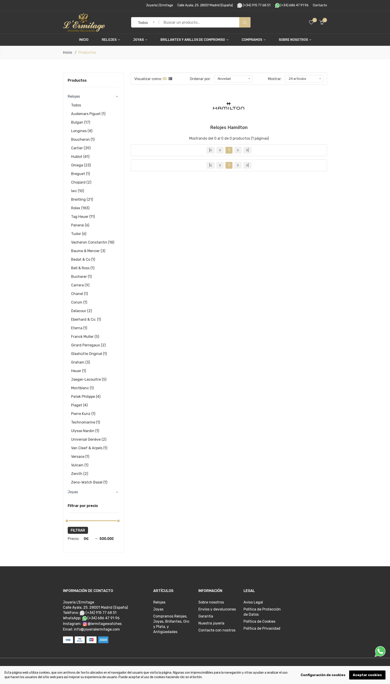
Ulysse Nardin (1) (85, 431)
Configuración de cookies (323, 675)
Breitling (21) (82, 199)
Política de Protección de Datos (262, 612)
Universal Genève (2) (88, 439)
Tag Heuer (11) (83, 216)
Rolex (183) (80, 208)
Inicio (83, 40)
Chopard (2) (81, 182)
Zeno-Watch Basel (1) (89, 482)
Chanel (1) (79, 294)
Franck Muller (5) (85, 336)
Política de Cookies (259, 621)
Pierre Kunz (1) (83, 414)
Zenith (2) (79, 474)
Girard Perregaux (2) (88, 345)
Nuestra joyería (211, 623)
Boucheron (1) (83, 139)
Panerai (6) (80, 225)
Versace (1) (80, 456)
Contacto (320, 5)
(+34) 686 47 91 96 (294, 5)
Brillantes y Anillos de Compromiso (193, 40)
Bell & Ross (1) (82, 268)
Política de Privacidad (262, 628)
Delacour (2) (81, 311)
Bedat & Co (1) (83, 259)
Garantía (205, 616)
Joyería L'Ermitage (159, 5)
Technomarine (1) (85, 422)
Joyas (138, 40)
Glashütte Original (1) (89, 354)
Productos (77, 80)
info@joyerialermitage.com (97, 629)
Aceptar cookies (367, 675)
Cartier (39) (81, 148)
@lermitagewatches (105, 624)
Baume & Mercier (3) (88, 251)
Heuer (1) (78, 371)
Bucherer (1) (81, 276)
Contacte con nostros (216, 630)
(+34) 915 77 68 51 (256, 5)
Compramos (252, 40)
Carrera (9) (80, 285)
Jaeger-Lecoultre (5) (88, 379)
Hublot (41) (80, 156)
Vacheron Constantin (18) (92, 242)
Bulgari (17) (80, 122)
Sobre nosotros (294, 40)
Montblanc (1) (82, 388)
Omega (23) (81, 165)
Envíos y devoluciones (217, 609)
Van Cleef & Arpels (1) (89, 448)
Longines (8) (81, 131)
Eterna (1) (79, 328)
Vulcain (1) (79, 465)
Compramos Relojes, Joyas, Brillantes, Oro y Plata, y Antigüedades (171, 624)
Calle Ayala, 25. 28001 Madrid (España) (205, 5)
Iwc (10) (77, 191)
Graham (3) (80, 362)
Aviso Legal (253, 602)
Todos (76, 105)
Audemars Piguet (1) (88, 114)
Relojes (109, 40)
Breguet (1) (80, 174)
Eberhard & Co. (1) (86, 319)
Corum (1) (79, 302)
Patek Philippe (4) (85, 396)
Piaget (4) (79, 405)
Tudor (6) (78, 234)
